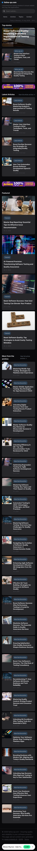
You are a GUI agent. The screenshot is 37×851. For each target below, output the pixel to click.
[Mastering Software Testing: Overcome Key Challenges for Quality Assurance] (18, 525)
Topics (21, 17)
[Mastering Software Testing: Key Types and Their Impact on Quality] (18, 486)
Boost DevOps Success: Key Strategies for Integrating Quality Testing (24, 74)
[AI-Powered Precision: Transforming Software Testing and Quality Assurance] (18, 254)
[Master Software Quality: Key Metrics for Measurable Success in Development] (18, 427)
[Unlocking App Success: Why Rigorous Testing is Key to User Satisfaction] (18, 774)
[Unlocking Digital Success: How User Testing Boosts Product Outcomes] (18, 407)
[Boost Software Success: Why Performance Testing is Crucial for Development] (18, 605)
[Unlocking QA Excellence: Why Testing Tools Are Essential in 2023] (18, 720)
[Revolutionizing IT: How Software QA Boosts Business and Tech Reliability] (18, 681)
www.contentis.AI (10, 839)
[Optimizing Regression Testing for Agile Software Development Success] (18, 467)
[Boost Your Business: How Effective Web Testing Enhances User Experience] (18, 793)
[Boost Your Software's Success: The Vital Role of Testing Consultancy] (18, 662)
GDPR (21, 839)
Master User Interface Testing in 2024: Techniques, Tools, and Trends (22, 56)
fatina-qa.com (10, 2)
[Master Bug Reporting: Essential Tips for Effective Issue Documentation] (18, 215)
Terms (26, 839)
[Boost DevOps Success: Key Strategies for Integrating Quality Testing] (18, 146)
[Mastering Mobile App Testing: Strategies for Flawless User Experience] (18, 370)
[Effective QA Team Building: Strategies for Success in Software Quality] (18, 585)
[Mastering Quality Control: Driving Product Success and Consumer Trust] (18, 701)
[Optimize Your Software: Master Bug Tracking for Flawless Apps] (18, 738)
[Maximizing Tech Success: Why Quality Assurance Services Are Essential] (18, 813)
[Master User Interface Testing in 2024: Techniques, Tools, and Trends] (18, 126)
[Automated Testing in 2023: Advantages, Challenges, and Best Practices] (18, 505)
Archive (13, 17)
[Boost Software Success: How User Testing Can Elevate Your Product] (18, 292)
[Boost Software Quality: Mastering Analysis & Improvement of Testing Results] (18, 106)
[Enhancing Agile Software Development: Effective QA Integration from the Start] (18, 565)
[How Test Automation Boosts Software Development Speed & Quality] (18, 166)
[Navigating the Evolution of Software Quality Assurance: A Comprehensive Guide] (18, 545)
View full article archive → (27, 94)
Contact (29, 17)
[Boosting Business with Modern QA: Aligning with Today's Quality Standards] (18, 756)
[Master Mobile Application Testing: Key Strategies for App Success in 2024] (18, 388)
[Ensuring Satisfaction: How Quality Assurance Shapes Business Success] (18, 644)
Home (5, 17)
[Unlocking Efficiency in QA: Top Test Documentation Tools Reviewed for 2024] (18, 447)
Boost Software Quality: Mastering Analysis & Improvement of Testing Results (16, 35)
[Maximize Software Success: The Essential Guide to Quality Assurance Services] (18, 625)
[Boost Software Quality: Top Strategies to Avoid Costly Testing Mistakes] (18, 330)
